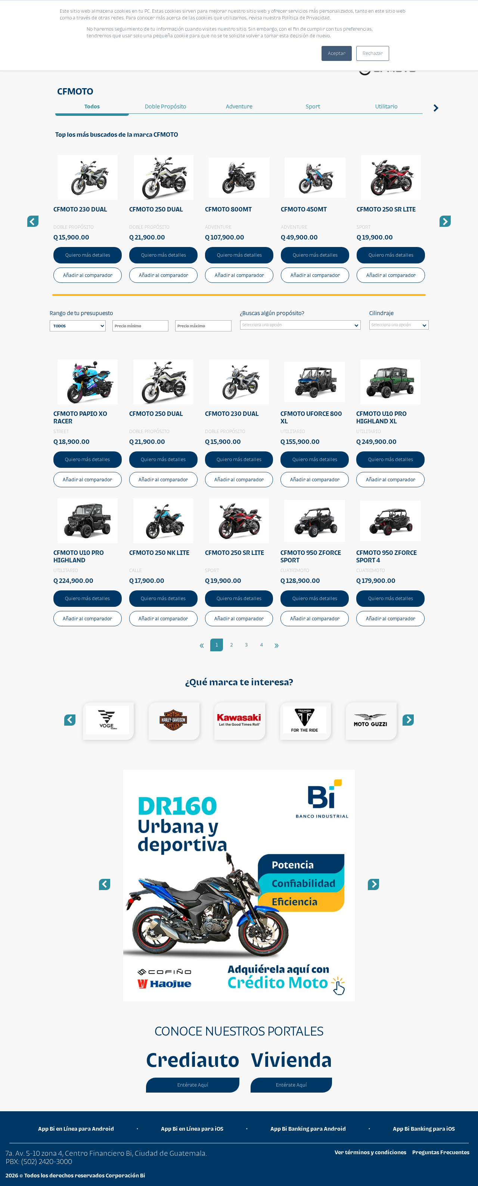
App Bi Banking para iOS (424, 1128)
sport (313, 106)
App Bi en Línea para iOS (192, 1128)
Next (437, 106)
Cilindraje (381, 313)
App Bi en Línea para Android (76, 1128)
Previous (69, 720)
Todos (92, 106)
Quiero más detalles (87, 255)
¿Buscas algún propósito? (272, 313)
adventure (239, 106)
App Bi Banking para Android (308, 1128)
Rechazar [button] (373, 53)
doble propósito (165, 106)
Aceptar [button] (336, 53)
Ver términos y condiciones (370, 1152)
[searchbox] (302, 325)
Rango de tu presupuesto (81, 313)
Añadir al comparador (87, 275)
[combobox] (300, 325)
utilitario (386, 106)
